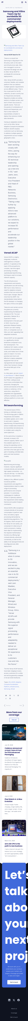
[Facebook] (18, 1000)
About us (14, 1008)
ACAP (13, 682)
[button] (22, 2)
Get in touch (14, 1017)
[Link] (14, 749)
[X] (14, 1000)
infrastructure (14, 686)
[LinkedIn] (9, 1000)
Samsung (7, 689)
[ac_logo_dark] (2, 2)
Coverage (14, 1013)
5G (10, 682)
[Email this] (6, 695)
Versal (13, 689)
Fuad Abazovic (18, 7)
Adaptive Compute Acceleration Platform (12, 684)
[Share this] (10, 695)
